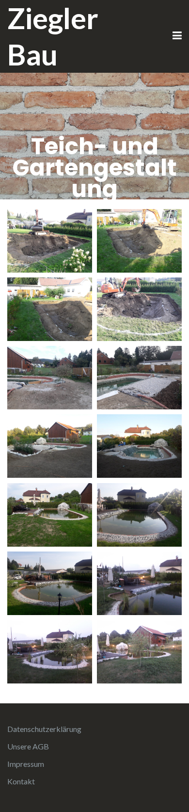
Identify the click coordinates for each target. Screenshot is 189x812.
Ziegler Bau (52, 36)
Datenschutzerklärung (44, 728)
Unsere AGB (28, 746)
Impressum (25, 763)
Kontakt (21, 781)
